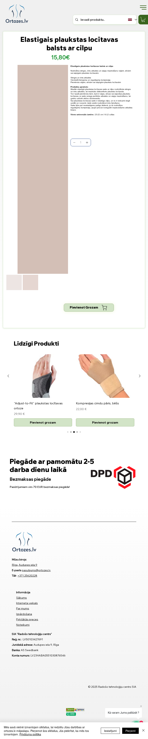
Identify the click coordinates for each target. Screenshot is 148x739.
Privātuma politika (30, 734)
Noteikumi (22, 624)
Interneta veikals (27, 603)
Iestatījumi (110, 731)
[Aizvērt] (143, 730)
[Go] (74, 142)
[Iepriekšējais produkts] (8, 376)
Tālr (14, 575)
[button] (143, 19)
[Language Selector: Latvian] (132, 20)
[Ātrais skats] (43, 376)
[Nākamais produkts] (139, 376)
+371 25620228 (27, 575)
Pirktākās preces (27, 619)
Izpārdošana (24, 614)
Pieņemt (130, 731)
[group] (74, 390)
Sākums (21, 597)
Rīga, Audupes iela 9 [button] (24, 565)
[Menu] (143, 7)
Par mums (22, 608)
